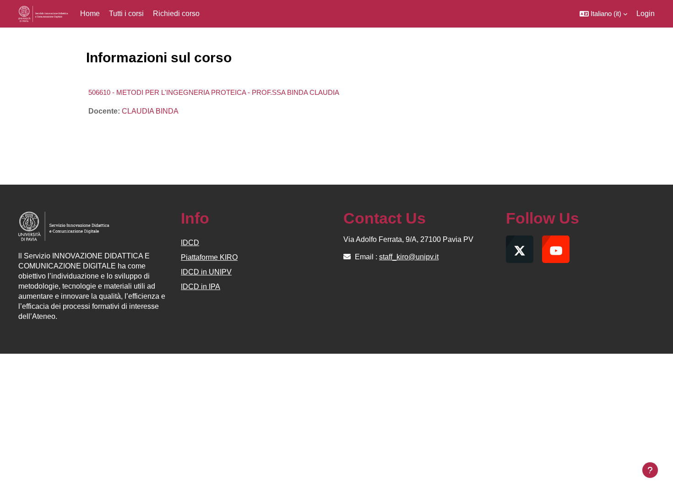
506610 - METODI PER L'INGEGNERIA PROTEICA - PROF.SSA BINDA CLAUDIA (213, 92)
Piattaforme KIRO (209, 257)
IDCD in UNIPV (206, 272)
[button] (603, 13)
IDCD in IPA (200, 286)
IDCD (190, 242)
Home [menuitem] (90, 13)
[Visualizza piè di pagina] (650, 470)
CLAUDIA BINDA (150, 111)
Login (645, 13)
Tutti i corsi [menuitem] (126, 13)
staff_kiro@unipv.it (409, 257)
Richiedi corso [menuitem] (176, 13)
